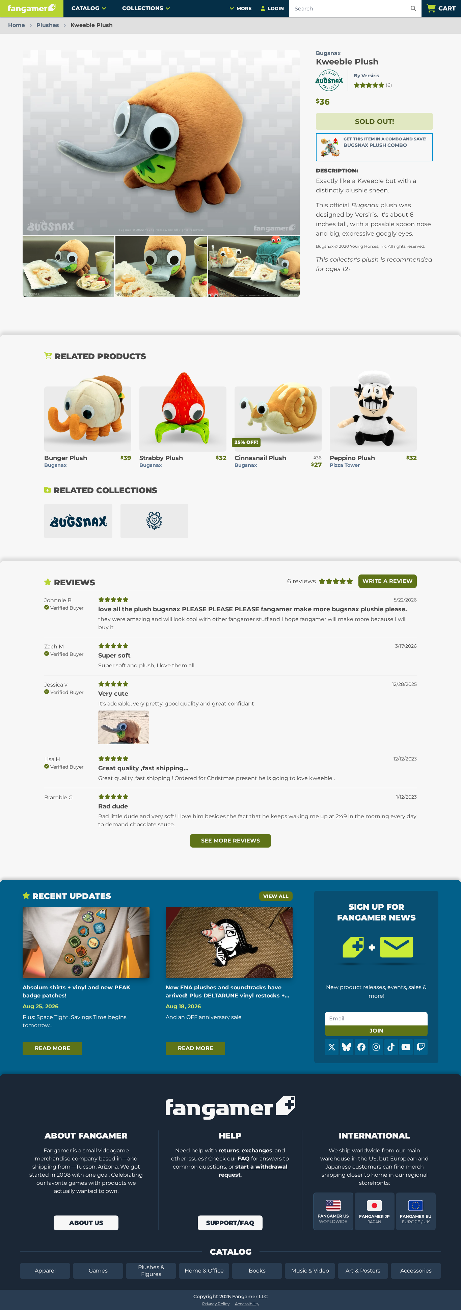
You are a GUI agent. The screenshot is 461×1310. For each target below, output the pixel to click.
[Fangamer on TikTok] (391, 1047)
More (244, 8)
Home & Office (204, 1270)
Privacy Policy (215, 1303)
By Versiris (366, 76)
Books (257, 1270)
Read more (52, 1048)
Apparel (45, 1270)
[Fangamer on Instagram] (376, 1047)
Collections (142, 8)
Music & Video (310, 1270)
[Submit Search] (413, 8)
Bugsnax (328, 53)
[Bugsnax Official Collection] (78, 521)
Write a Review (387, 581)
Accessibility (247, 1303)
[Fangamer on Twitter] (331, 1047)
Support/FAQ (230, 1223)
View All (276, 896)
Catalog (85, 8)
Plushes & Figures (151, 1270)
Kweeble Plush (347, 61)
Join (376, 1030)
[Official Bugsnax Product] (329, 80)
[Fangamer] (31, 8)
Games (98, 1270)
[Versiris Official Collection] (154, 521)
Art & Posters (363, 1270)
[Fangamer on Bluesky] (346, 1047)
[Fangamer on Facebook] (361, 1047)
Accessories (416, 1270)
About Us (86, 1223)
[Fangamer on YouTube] (406, 1047)
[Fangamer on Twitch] (421, 1047)
